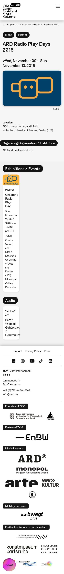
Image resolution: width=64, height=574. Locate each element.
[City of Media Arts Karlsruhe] (46, 564)
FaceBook (13, 361)
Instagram (23, 361)
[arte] (21, 483)
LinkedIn (50, 361)
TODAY (9, 564)
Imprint (18, 351)
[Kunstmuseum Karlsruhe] (22, 549)
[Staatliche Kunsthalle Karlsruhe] (49, 549)
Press (47, 351)
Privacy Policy (33, 351)
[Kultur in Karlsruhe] (32, 495)
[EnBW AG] (32, 437)
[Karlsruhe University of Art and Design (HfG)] (32, 537)
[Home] (14, 10)
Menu (58, 6)
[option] (12, 233)
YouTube (32, 361)
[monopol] (32, 470)
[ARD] (32, 458)
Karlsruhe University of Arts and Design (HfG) (28, 130)
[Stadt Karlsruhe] (50, 416)
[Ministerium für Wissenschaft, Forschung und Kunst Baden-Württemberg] (26, 416)
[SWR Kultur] (50, 483)
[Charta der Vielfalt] (23, 564)
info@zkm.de (10, 394)
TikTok (41, 361)
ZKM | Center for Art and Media (20, 126)
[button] (32, 88)
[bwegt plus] (32, 516)
